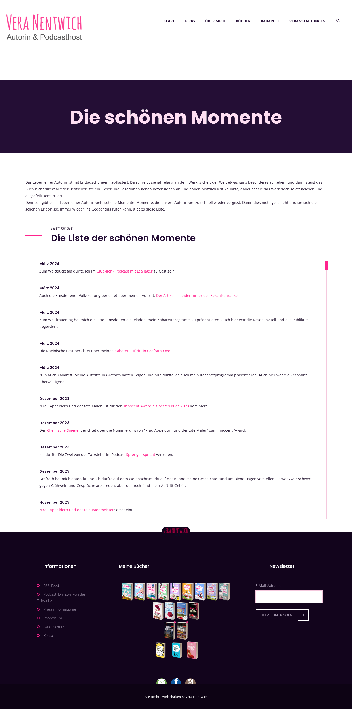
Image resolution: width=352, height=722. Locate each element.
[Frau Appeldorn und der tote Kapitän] (182, 611)
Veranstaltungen (307, 21)
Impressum (53, 618)
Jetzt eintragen (276, 615)
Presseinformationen (60, 609)
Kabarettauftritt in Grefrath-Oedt (143, 350)
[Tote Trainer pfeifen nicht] (200, 592)
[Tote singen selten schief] (212, 592)
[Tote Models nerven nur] (127, 592)
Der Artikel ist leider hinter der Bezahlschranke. (197, 295)
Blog (190, 21)
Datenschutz (54, 626)
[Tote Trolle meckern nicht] (175, 592)
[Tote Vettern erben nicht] (224, 592)
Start (169, 21)
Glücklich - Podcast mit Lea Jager (125, 271)
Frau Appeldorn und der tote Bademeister (77, 509)
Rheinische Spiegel (63, 430)
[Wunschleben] (192, 650)
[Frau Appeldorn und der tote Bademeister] (170, 611)
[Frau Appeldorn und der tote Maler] (158, 611)
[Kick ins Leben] (161, 650)
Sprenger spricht (140, 454)
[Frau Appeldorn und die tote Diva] (194, 611)
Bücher (243, 21)
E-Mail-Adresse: (268, 585)
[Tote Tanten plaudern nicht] (188, 592)
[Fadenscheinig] (169, 631)
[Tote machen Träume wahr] (151, 592)
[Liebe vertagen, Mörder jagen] (139, 592)
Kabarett (270, 21)
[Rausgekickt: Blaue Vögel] (178, 650)
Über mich (215, 21)
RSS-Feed (51, 585)
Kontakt (50, 635)
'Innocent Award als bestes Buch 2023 (156, 405)
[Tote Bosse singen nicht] (163, 592)
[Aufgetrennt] (182, 631)
